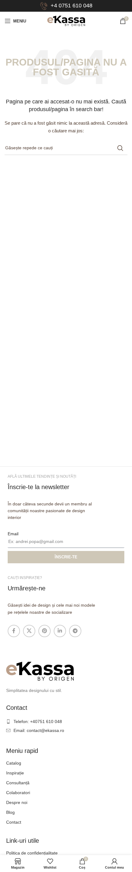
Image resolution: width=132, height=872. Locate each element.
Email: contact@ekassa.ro (39, 730)
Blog (10, 812)
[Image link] (40, 671)
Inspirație (15, 772)
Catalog (13, 763)
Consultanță (17, 782)
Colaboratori (18, 792)
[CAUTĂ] (120, 148)
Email (13, 533)
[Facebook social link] (14, 631)
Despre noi (16, 802)
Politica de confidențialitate (32, 852)
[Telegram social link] (75, 631)
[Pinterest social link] (44, 631)
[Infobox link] (66, 6)
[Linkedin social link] (60, 631)
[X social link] (29, 631)
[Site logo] (66, 20)
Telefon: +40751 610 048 (38, 721)
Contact (13, 822)
